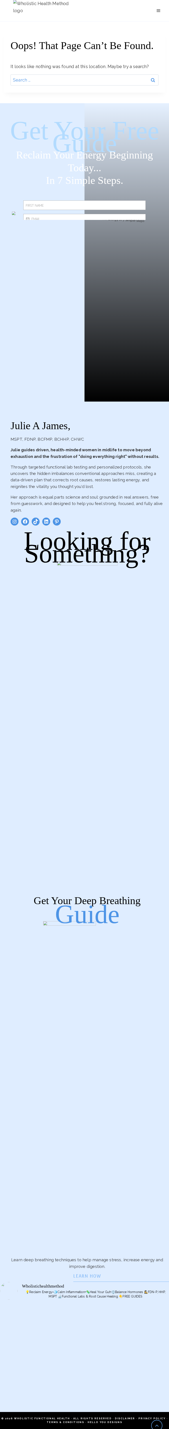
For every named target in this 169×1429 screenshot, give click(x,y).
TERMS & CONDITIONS (65, 1422)
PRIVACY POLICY (151, 1418)
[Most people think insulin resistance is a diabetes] (127, 1354)
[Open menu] (158, 10)
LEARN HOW (87, 1276)
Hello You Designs (105, 1422)
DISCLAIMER (125, 1418)
